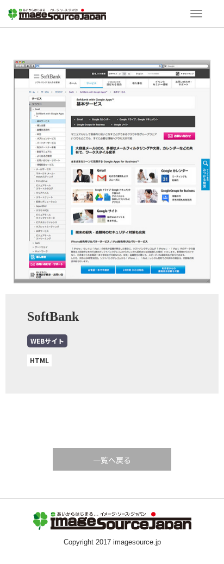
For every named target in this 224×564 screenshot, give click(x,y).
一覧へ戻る (112, 459)
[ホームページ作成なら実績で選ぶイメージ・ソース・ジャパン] (57, 13)
